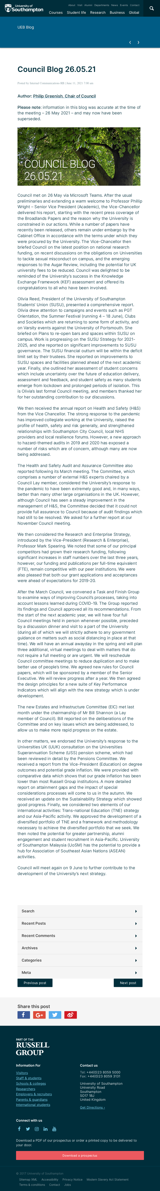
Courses (56, 12)
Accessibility (49, 1179)
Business (117, 12)
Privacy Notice (72, 1179)
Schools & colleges (31, 1083)
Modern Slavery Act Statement (108, 1179)
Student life (76, 12)
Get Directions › (92, 1107)
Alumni (88, 5)
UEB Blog (26, 27)
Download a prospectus (79, 1155)
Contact (134, 5)
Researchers (25, 1089)
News (114, 5)
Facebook (24, 1015)
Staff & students (28, 1078)
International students (33, 1105)
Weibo (70, 1015)
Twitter (55, 1015)
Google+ (39, 1015)
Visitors (22, 1073)
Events (124, 5)
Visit (79, 5)
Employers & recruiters (34, 1094)
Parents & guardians (32, 1099)
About (71, 5)
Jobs (67, 1184)
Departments (101, 5)
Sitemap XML (28, 1179)
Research (98, 12)
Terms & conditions (32, 1184)
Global (134, 12)
